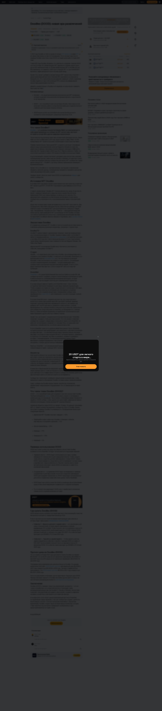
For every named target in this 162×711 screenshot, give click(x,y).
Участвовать (81, 366)
